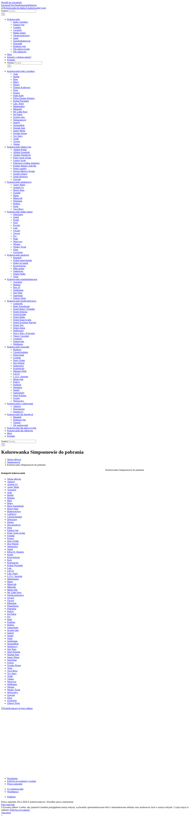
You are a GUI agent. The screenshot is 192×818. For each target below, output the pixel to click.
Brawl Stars (12, 508)
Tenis (9, 668)
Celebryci (11, 514)
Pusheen (11, 622)
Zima (9, 698)
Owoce (10, 600)
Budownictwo (14, 511)
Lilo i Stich (12, 573)
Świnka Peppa (14, 665)
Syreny (10, 662)
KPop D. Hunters (15, 552)
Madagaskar (13, 579)
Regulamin (12, 778)
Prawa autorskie (14, 784)
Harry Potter (13, 541)
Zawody (11, 695)
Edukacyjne (12, 530)
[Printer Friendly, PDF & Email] (148, 771)
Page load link (8, 804)
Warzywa (11, 681)
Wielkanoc (12, 684)
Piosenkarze (13, 606)
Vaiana (10, 679)
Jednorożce (12, 546)
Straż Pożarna (13, 652)
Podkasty (11, 796)
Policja (10, 611)
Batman (11, 498)
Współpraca (12, 791)
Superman (12, 660)
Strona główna (14, 479)
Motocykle (12, 589)
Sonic (10, 638)
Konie (10, 554)
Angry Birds (13, 487)
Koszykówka (13, 557)
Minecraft (11, 584)
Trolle (10, 676)
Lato (9, 568)
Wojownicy (12, 692)
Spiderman (12, 641)
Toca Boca (12, 671)
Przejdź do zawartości (11, 2)
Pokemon (11, 608)
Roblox (10, 625)
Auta (9, 492)
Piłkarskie (11, 603)
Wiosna (10, 687)
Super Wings (13, 657)
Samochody (12, 627)
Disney (10, 522)
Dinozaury (12, 519)
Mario (10, 581)
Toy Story (12, 673)
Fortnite (11, 535)
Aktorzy (11, 481)
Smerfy (10, 633)
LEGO (10, 571)
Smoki (10, 635)
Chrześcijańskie (14, 517)
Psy (9, 616)
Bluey (10, 503)
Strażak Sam (13, 654)
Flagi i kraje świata (16, 533)
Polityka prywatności (20, 810)
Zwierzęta (12, 700)
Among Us (12, 484)
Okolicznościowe (15, 595)
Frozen (10, 538)
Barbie (10, 495)
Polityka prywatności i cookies (21, 781)
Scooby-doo (13, 630)
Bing (9, 500)
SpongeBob (12, 644)
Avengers (11, 489)
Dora (9, 527)
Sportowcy (12, 646)
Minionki (11, 587)
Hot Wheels (12, 544)
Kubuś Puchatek (15, 565)
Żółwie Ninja (13, 703)
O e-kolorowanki (15, 789)
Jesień (10, 549)
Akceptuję (6, 812)
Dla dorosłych (14, 525)
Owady (10, 598)
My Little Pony (14, 592)
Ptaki (9, 619)
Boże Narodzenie (15, 506)
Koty (9, 560)
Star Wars (11, 649)
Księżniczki (12, 562)
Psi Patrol (11, 614)
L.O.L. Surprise (14, 576)
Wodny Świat (13, 689)
